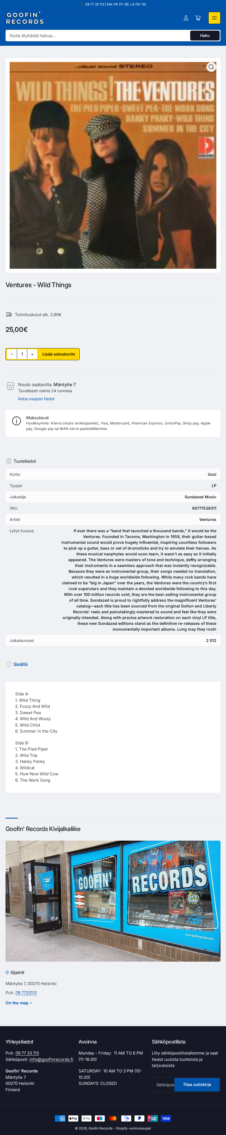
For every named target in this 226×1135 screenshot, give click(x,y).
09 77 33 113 (27, 1053)
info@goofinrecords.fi (51, 1059)
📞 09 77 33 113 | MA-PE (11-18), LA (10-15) (113, 4)
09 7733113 (26, 992)
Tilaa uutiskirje (197, 1084)
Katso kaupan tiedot (36, 398)
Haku (205, 35)
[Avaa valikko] (214, 18)
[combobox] (113, 35)
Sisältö (21, 664)
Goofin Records (100, 1128)
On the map (17, 1002)
